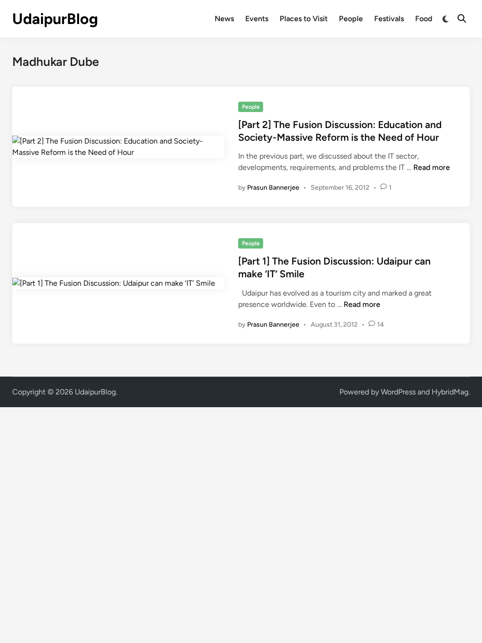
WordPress (398, 391)
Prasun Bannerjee (273, 188)
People (351, 18)
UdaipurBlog (55, 19)
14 (380, 325)
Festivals (389, 18)
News (224, 18)
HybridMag (450, 391)
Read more (431, 167)
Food (423, 18)
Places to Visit (304, 18)
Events (256, 18)
